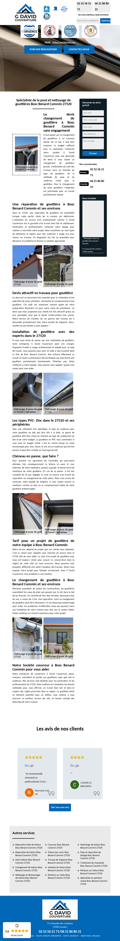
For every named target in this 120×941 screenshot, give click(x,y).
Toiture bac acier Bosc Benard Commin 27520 (59, 854)
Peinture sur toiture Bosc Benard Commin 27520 (92, 872)
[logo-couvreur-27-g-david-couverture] (26, 12)
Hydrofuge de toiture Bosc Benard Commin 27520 (92, 846)
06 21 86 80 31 (102, 6)
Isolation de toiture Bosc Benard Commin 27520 (59, 869)
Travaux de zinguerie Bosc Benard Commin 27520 (60, 861)
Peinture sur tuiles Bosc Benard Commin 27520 (59, 876)
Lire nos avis (17, 935)
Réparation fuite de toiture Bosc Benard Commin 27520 (28, 846)
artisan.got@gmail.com (63, 42)
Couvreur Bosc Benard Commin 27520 (58, 846)
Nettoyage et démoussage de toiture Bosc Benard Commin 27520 (27, 878)
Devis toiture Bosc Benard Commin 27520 (27, 861)
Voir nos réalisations (43, 49)
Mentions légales (90, 936)
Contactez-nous (79, 49)
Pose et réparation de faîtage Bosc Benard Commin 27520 (90, 855)
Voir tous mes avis (60, 807)
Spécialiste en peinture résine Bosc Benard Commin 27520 (93, 881)
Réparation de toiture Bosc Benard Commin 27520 (28, 854)
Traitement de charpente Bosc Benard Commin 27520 (93, 864)
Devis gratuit (71, 936)
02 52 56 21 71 (84, 6)
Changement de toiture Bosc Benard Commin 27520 (28, 869)
